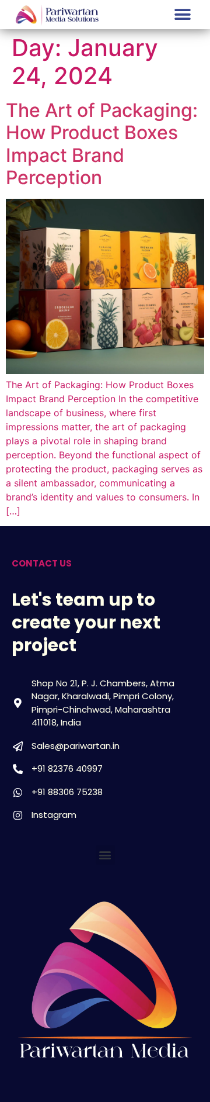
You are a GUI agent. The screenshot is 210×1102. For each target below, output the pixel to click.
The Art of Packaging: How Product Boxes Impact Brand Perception (102, 144)
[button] (182, 15)
